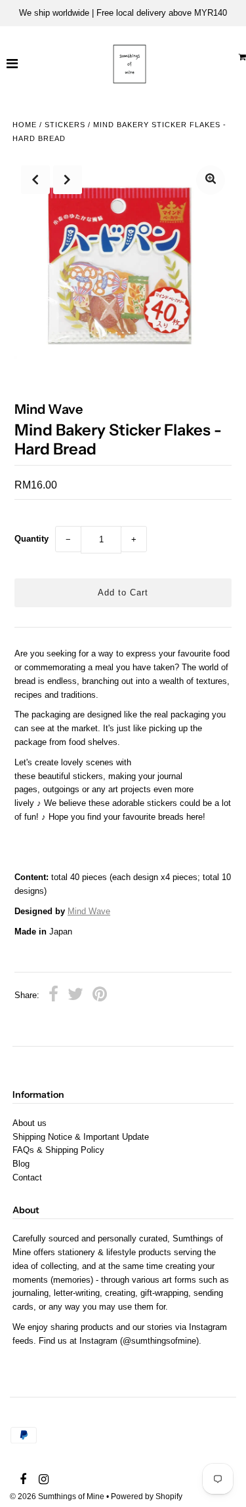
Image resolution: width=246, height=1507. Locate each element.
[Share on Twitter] (75, 996)
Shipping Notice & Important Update (80, 1137)
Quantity (31, 539)
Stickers (65, 125)
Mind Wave (89, 911)
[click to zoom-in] (210, 180)
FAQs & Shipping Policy (58, 1150)
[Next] (67, 179)
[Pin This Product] (99, 996)
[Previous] (35, 179)
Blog (21, 1164)
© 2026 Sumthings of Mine (57, 1496)
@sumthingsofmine (159, 1341)
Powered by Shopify (146, 1496)
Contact (27, 1177)
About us (29, 1123)
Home (24, 125)
